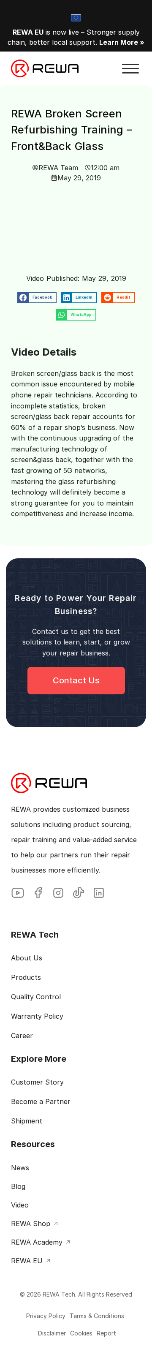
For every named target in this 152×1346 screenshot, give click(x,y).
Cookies (81, 1333)
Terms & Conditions (97, 1315)
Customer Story (37, 1082)
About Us (26, 958)
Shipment (26, 1121)
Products (26, 977)
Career (22, 1035)
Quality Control (36, 997)
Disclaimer (52, 1333)
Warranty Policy (37, 1016)
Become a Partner (41, 1101)
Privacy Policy (45, 1315)
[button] (130, 68)
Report (106, 1333)
